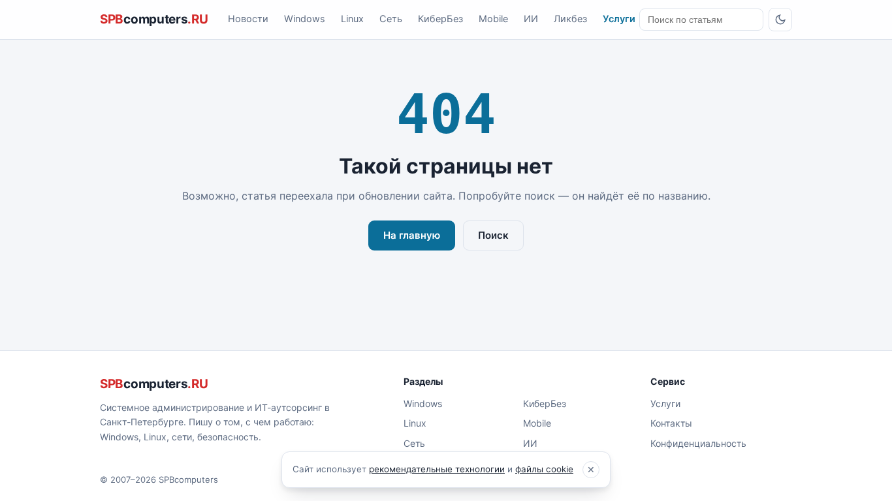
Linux (352, 19)
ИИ (531, 19)
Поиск (493, 235)
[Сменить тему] (780, 19)
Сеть (390, 19)
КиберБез (440, 19)
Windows (304, 19)
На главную (411, 235)
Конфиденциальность (698, 443)
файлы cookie (544, 469)
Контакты (671, 423)
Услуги (619, 19)
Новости (248, 19)
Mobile (493, 19)
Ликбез (570, 19)
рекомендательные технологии (437, 469)
